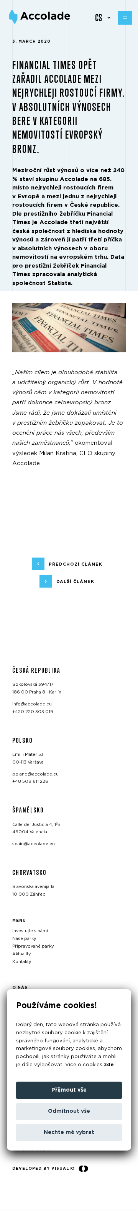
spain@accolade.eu (33, 844)
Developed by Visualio (43, 1169)
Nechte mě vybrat (69, 1132)
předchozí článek (75, 564)
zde (109, 1064)
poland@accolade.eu (35, 774)
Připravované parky (33, 946)
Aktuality (21, 954)
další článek (75, 582)
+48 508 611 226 (30, 782)
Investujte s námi (30, 931)
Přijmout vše (69, 1090)
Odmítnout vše (69, 1111)
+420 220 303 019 (32, 712)
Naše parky (24, 939)
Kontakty (21, 962)
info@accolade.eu (32, 704)
